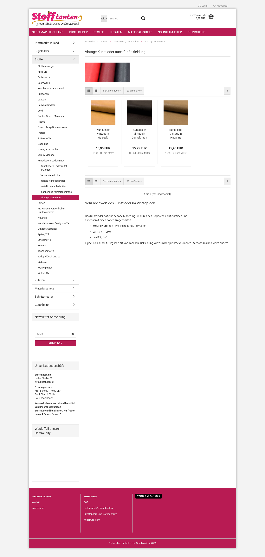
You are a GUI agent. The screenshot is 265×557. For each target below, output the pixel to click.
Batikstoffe (44, 77)
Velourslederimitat (51, 175)
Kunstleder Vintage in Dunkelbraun (139, 133)
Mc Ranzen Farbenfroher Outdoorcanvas (51, 210)
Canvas (42, 99)
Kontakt (36, 502)
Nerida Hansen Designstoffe (53, 223)
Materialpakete (140, 32)
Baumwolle (44, 82)
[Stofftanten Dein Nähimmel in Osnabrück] (63, 18)
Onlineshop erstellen (120, 543)
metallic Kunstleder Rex (53, 186)
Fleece (41, 121)
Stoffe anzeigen (46, 66)
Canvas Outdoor (46, 105)
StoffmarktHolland (47, 32)
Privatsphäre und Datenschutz (100, 514)
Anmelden (55, 343)
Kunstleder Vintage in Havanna (175, 133)
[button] (89, 91)
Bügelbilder (78, 32)
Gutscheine (196, 32)
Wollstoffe (43, 273)
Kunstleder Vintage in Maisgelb (103, 133)
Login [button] (204, 5)
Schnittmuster (170, 32)
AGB (86, 502)
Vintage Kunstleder (51, 197)
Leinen (41, 202)
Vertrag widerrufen (148, 496)
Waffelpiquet (45, 267)
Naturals (42, 217)
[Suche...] (143, 18)
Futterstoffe (44, 138)
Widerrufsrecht (92, 519)
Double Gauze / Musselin (51, 116)
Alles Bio (42, 71)
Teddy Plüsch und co (49, 256)
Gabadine (43, 143)
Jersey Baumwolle (48, 149)
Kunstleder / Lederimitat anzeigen (54, 168)
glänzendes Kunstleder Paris (56, 191)
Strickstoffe (44, 239)
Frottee (41, 132)
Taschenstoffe (46, 250)
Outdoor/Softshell (47, 228)
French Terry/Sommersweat (53, 127)
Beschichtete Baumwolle (51, 88)
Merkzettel (222, 5)
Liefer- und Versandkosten (98, 508)
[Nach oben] (254, 551)
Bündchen (43, 93)
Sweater (42, 245)
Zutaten (116, 32)
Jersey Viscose (46, 154)
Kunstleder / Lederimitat (51, 160)
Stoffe (99, 32)
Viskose (42, 262)
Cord (40, 110)
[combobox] (112, 91)
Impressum (38, 508)
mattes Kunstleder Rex (53, 180)
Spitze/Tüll (43, 234)
